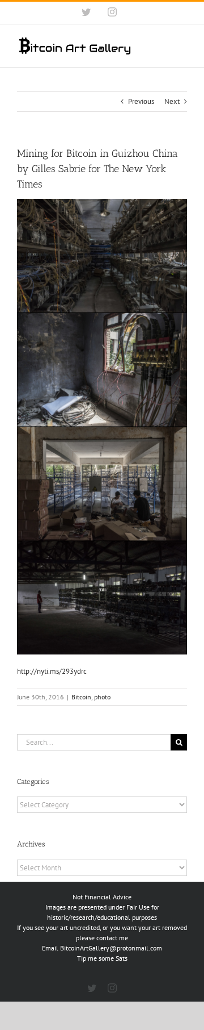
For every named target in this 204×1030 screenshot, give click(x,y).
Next (172, 101)
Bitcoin (81, 697)
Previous (141, 101)
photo (102, 697)
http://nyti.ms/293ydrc (52, 671)
